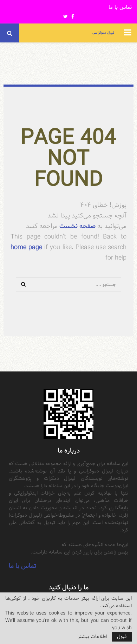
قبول (121, 636)
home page (26, 247)
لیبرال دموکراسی (103, 32)
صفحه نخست (77, 226)
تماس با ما (120, 8)
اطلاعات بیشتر (92, 636)
